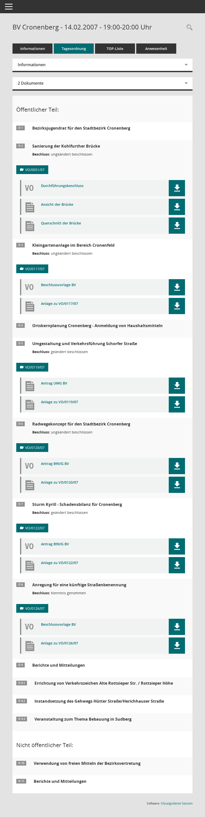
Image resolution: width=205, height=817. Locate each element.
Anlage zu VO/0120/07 (59, 482)
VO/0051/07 (34, 169)
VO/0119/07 (34, 367)
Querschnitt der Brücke (61, 223)
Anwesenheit (156, 48)
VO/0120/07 (34, 447)
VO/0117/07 (34, 268)
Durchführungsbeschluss (62, 186)
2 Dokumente (31, 83)
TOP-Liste (115, 48)
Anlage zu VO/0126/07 (59, 643)
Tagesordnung (74, 48)
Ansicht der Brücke (57, 205)
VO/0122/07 (34, 528)
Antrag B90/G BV (55, 464)
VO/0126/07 (34, 608)
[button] (177, 188)
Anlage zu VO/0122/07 (59, 563)
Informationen (32, 48)
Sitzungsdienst (176, 803)
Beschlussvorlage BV (58, 285)
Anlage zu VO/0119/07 (59, 402)
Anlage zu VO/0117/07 (59, 304)
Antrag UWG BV (54, 383)
